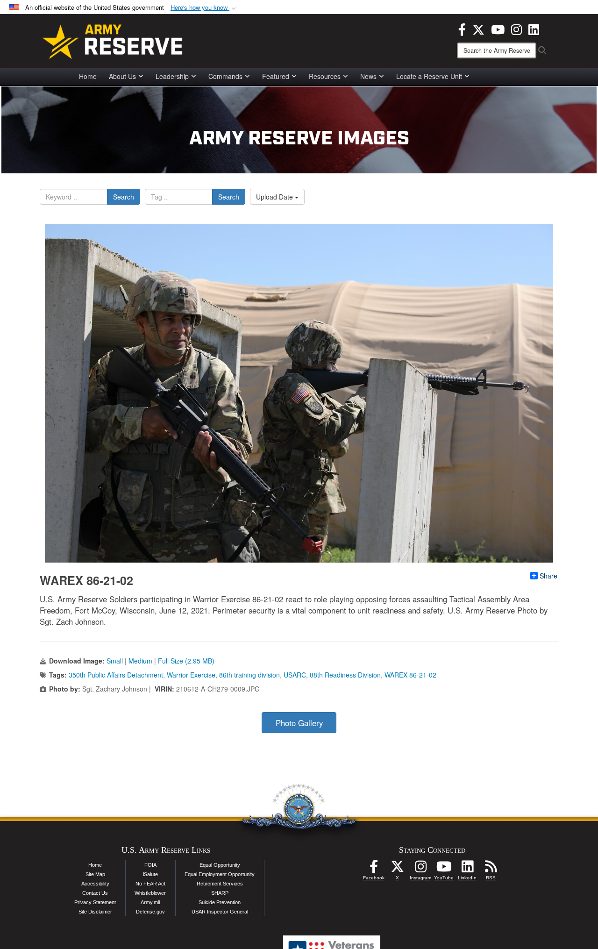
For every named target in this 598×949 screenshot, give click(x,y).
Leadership (172, 76)
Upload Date (275, 196)
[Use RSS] (490, 869)
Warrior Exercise (191, 674)
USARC (295, 674)
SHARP (219, 893)
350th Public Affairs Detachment (116, 674)
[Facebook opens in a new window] (462, 28)
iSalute (150, 874)
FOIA (150, 865)
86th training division (249, 674)
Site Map (95, 874)
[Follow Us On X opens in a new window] (397, 869)
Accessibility (95, 883)
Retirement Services (220, 883)
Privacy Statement (95, 902)
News (368, 76)
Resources (325, 76)
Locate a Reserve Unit (429, 76)
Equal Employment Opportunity (220, 874)
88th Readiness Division (345, 674)
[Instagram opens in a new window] (516, 28)
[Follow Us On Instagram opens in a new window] (420, 869)
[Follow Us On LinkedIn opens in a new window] (467, 869)
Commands (225, 76)
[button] (204, 8)
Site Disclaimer (95, 911)
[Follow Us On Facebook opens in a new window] (373, 869)
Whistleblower (150, 893)
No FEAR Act (150, 883)
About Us (122, 76)
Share (548, 575)
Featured (275, 76)
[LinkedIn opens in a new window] (533, 28)
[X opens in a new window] (478, 28)
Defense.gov (150, 911)
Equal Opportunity (219, 865)
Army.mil (150, 902)
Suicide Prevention (220, 902)
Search (123, 196)
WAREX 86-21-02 (410, 674)
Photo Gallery (299, 722)
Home (88, 76)
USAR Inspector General (220, 911)
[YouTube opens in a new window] (498, 28)
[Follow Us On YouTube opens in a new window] (444, 869)
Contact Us (95, 893)
